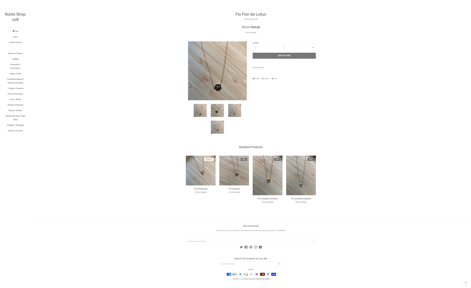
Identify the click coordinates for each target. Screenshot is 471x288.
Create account (15, 42)
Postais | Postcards (15, 105)
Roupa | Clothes (15, 110)
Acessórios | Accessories (15, 66)
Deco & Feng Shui (15, 94)
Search (251, 269)
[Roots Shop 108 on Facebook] (246, 248)
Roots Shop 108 (15, 17)
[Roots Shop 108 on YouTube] (260, 248)
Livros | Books (15, 99)
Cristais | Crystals (15, 88)
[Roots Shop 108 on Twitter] (241, 248)
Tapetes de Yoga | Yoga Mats (15, 118)
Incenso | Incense (15, 131)
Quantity (256, 43)
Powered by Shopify (263, 279)
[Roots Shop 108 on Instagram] (255, 248)
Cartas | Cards (15, 74)
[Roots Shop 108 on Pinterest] (250, 248)
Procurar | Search (15, 53)
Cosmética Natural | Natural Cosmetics (15, 81)
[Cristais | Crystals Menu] (23, 88)
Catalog (15, 59)
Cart (16, 31)
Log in (15, 37)
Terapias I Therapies (15, 125)
